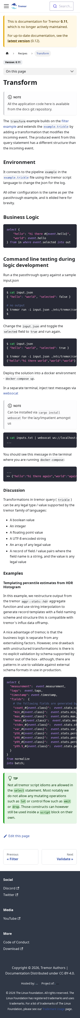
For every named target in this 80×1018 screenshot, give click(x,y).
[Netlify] (36, 983)
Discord (9, 888)
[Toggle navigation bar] (6, 6)
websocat (10, 393)
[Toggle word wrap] (64, 229)
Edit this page (19, 836)
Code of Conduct (16, 942)
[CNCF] (57, 983)
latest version (19, 41)
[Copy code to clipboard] (71, 229)
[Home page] (7, 53)
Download (11, 948)
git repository (40, 109)
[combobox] (61, 6)
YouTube (10, 918)
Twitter (8, 895)
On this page (16, 71)
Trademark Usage (53, 1009)
